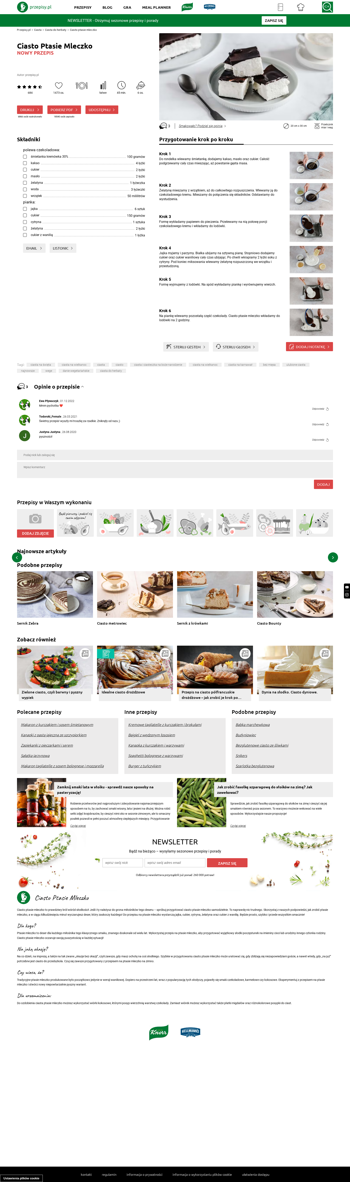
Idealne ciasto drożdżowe (123, 692)
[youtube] (347, 587)
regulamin (109, 1174)
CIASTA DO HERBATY (111, 370)
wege (48, 370)
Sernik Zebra (27, 623)
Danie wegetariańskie (76, 370)
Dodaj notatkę (310, 346)
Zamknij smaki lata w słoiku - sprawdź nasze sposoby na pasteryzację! (105, 789)
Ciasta (38, 30)
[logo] (34, 7)
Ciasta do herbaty (55, 30)
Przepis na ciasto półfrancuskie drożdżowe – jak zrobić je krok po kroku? (210, 695)
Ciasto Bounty (269, 623)
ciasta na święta (41, 364)
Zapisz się (227, 863)
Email (32, 248)
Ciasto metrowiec (112, 623)
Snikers (241, 755)
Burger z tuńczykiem (144, 766)
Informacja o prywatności (144, 1174)
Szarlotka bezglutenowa (255, 766)
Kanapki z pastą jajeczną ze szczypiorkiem (53, 735)
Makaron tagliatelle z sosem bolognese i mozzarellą (62, 766)
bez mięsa (269, 364)
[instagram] (347, 594)
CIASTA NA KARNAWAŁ (240, 364)
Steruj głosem (237, 347)
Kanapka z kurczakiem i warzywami (156, 745)
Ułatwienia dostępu (255, 1174)
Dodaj (323, 484)
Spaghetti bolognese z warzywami (155, 755)
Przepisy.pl (24, 30)
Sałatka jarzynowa (35, 755)
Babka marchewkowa (253, 724)
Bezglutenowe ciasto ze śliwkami (262, 745)
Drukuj (27, 109)
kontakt (86, 1174)
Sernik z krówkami (192, 623)
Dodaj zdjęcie (35, 533)
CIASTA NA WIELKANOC (205, 364)
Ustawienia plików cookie (21, 1178)
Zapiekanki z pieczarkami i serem (47, 745)
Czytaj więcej (78, 825)
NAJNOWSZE (28, 370)
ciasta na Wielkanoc (74, 364)
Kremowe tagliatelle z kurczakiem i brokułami (164, 724)
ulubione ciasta (295, 364)
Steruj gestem (187, 347)
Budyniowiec (246, 735)
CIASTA (101, 364)
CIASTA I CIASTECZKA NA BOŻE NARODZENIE (158, 364)
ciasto (119, 364)
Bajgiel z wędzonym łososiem (151, 735)
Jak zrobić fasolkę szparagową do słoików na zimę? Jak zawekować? (264, 789)
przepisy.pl (32, 75)
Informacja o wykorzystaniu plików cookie (202, 1174)
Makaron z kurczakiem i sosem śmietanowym (57, 724)
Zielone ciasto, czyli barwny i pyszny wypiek (52, 695)
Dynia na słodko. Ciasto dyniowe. (290, 692)
